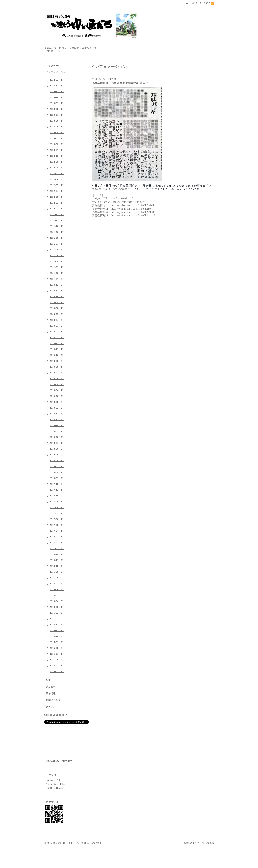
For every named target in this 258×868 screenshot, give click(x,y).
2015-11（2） (57, 630)
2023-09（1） (57, 103)
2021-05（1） (57, 255)
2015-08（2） (57, 648)
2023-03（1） (57, 138)
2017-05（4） (57, 525)
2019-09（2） (57, 361)
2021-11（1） (57, 220)
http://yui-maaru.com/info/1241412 (133, 215)
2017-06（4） (57, 519)
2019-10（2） (57, 355)
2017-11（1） (57, 490)
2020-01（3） (57, 337)
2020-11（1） (57, 291)
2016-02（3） (57, 613)
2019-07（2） (57, 373)
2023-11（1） (57, 91)
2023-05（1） (57, 126)
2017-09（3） (57, 501)
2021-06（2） (57, 250)
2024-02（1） (57, 80)
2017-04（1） (57, 531)
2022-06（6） (57, 179)
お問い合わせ (53, 700)
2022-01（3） (57, 209)
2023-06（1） (57, 121)
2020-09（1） (57, 302)
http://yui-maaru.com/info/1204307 (122, 202)
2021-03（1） (57, 267)
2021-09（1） (57, 232)
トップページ (53, 65)
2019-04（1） (57, 390)
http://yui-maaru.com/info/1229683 (133, 212)
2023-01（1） (57, 150)
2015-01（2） (57, 671)
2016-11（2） (57, 560)
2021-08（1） (57, 238)
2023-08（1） (57, 109)
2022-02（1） (57, 203)
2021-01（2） (57, 279)
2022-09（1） (57, 162)
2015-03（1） (57, 665)
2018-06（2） (57, 449)
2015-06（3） (57, 660)
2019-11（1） (57, 349)
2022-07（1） (57, 173)
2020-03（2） (57, 326)
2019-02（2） (57, 402)
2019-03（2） (57, 396)
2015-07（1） (57, 654)
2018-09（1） (57, 431)
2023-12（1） (57, 85)
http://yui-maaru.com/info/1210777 (133, 208)
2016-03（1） (57, 607)
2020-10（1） (57, 296)
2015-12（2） (57, 624)
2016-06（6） (57, 589)
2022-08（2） (57, 167)
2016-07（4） (57, 583)
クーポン (51, 706)
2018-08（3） (57, 437)
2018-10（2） (57, 425)
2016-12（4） (57, 554)
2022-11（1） (57, 156)
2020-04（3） (57, 320)
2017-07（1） (57, 513)
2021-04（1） (57, 261)
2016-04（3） (57, 601)
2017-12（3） (57, 484)
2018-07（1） (57, 443)
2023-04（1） (57, 132)
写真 (48, 680)
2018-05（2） (57, 455)
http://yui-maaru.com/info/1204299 (133, 205)
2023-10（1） (57, 97)
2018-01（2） (57, 478)
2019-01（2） (57, 408)
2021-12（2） (57, 214)
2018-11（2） (57, 419)
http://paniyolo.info (122, 198)
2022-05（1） (57, 185)
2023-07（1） (57, 115)
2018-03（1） (57, 466)
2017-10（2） (57, 496)
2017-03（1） (57, 537)
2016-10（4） (57, 566)
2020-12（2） (57, 285)
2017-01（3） (57, 548)
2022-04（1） (57, 191)
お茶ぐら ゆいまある (64, 843)
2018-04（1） (57, 460)
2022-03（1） (57, 197)
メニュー (51, 686)
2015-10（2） (57, 636)
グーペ (200, 843)
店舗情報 (51, 693)
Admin (210, 843)
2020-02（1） (57, 332)
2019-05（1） (57, 384)
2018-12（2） (57, 414)
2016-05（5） (57, 595)
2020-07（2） (57, 314)
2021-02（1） (57, 273)
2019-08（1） (57, 367)
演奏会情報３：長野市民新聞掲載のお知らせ (120, 82)
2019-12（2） (57, 343)
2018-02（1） (57, 472)
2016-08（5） (57, 578)
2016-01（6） (57, 619)
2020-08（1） (57, 308)
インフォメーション (57, 72)
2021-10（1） (57, 226)
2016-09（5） (57, 572)
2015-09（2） (57, 642)
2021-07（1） (57, 244)
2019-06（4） (57, 378)
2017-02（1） (57, 542)
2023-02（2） (57, 144)
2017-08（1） (57, 507)
